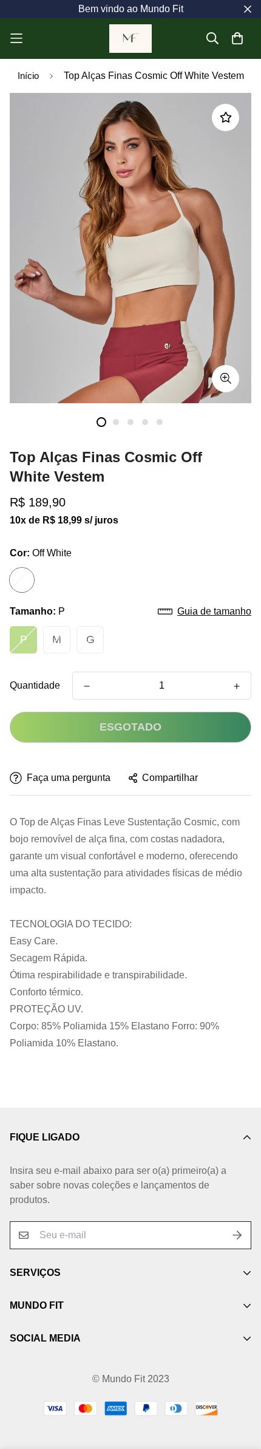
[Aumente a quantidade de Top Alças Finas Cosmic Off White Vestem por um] (237, 686)
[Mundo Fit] (130, 38)
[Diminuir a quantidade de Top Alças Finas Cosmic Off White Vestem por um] (87, 686)
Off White (22, 580)
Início (28, 75)
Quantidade (35, 685)
